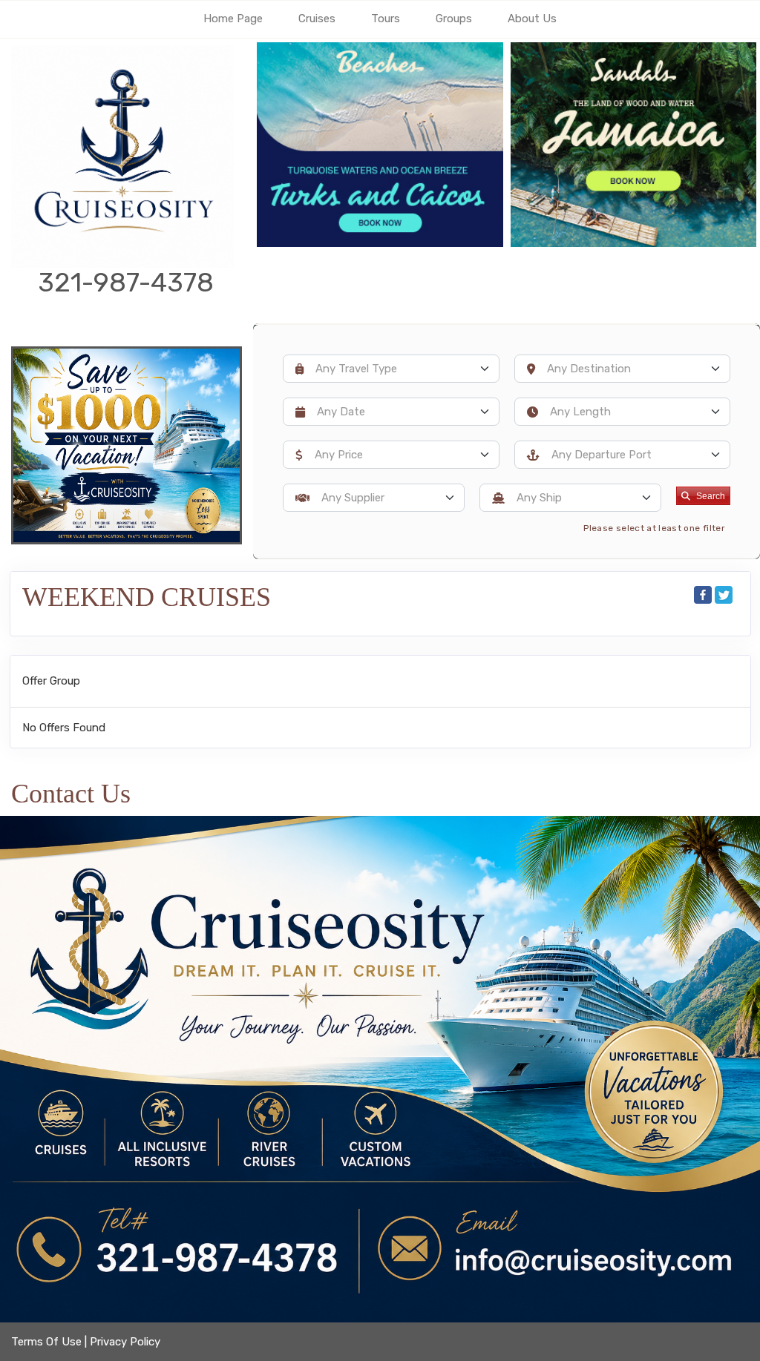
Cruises (316, 18)
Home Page (233, 18)
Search (710, 496)
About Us (532, 18)
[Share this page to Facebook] (703, 595)
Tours (385, 18)
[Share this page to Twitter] (724, 595)
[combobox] (391, 369)
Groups (454, 18)
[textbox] (400, 368)
